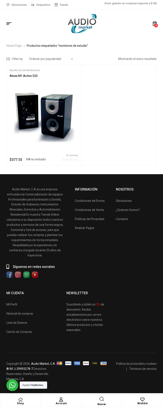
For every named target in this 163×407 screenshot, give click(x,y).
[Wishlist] (142, 399)
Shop (20, 403)
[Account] (61, 399)
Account (61, 403)
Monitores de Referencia (25, 70)
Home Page (14, 46)
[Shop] (20, 399)
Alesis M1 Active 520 (24, 76)
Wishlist (142, 403)
